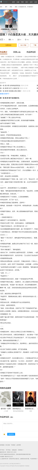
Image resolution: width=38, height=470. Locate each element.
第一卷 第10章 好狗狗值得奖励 (10, 85)
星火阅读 (8, 445)
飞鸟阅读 (13, 445)
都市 (6, 6)
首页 (13, 2)
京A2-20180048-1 (4, 463)
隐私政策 (14, 450)
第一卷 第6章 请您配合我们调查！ (11, 91)
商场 (11, 6)
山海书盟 (18, 445)
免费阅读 (8, 45)
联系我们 (20, 450)
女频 (18, 2)
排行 (26, 2)
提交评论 (11, 434)
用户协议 (8, 450)
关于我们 (2, 450)
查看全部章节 (4, 94)
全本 (31, 2)
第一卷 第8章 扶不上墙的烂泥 (9, 88)
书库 (22, 2)
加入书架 (23, 45)
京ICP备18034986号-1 (15, 463)
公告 (35, 2)
